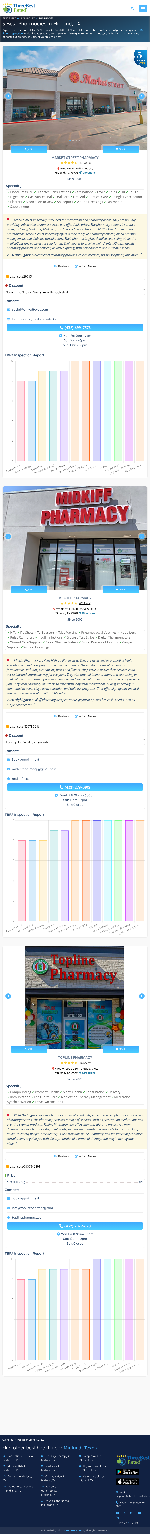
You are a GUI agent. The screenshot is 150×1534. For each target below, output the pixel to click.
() (85, 162)
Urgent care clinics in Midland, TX (92, 1468)
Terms (134, 1523)
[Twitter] (124, 1513)
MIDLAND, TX (27, 18)
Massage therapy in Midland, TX (55, 1458)
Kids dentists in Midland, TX (14, 1468)
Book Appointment (25, 759)
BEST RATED (9, 18)
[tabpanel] (75, 98)
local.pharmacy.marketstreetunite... (35, 319)
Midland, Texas (80, 1448)
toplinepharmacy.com (28, 1217)
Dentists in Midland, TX (17, 1478)
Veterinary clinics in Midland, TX (93, 1478)
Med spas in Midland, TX (50, 1468)
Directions (89, 172)
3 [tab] (76, 140)
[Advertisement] (75, 1408)
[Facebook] (117, 1513)
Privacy (121, 1523)
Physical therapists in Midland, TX (55, 1503)
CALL (31, 149)
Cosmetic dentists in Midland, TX (18, 1458)
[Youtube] (139, 1513)
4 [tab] (79, 140)
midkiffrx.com (22, 778)
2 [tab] (73, 140)
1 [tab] (70, 140)
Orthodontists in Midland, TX (53, 1478)
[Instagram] (131, 1513)
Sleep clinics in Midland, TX (90, 1458)
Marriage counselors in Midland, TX (18, 1488)
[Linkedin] (117, 1517)
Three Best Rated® (72, 1530)
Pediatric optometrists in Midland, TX (50, 1490)
